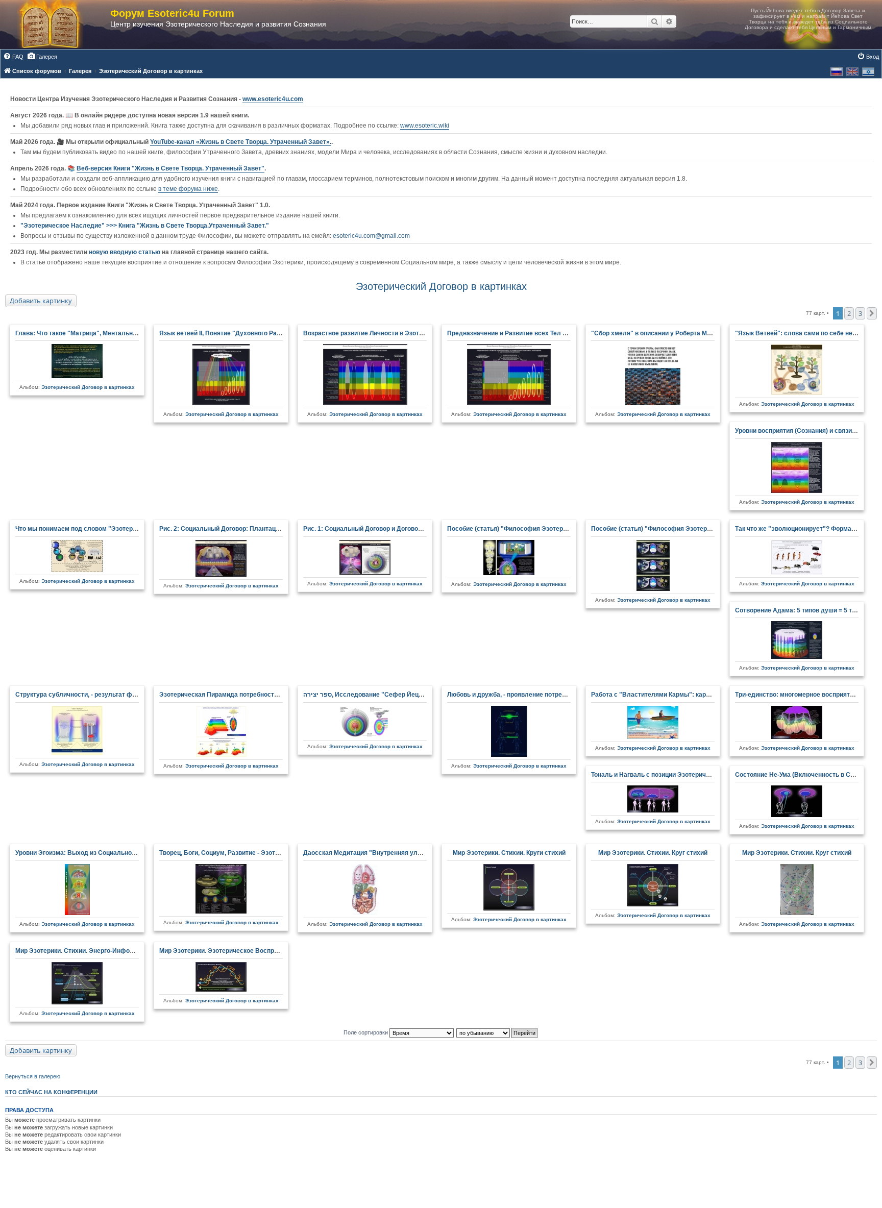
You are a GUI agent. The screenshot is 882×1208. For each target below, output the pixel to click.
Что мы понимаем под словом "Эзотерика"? (82, 528)
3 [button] (860, 313)
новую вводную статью (125, 252)
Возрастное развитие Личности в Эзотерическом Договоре (392, 333)
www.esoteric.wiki (424, 125)
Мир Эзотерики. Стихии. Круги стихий (509, 852)
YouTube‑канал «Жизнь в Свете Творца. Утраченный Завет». (240, 141)
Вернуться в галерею (32, 1076)
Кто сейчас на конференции (51, 1092)
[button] (872, 313)
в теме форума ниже (188, 188)
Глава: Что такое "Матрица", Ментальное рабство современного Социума (127, 333)
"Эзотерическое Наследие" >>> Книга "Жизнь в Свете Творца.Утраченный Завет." (144, 225)
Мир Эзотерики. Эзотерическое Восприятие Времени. (240, 950)
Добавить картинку (41, 300)
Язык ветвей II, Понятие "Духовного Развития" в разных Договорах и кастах (274, 333)
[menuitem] (13, 57)
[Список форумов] (60, 24)
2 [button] (849, 313)
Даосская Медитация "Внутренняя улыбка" (369, 852)
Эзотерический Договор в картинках (441, 286)
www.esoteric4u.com (272, 99)
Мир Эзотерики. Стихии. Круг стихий (652, 852)
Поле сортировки (366, 1032)
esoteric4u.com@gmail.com (371, 235)
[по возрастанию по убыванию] (497, 1032)
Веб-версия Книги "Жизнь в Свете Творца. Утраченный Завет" (170, 168)
